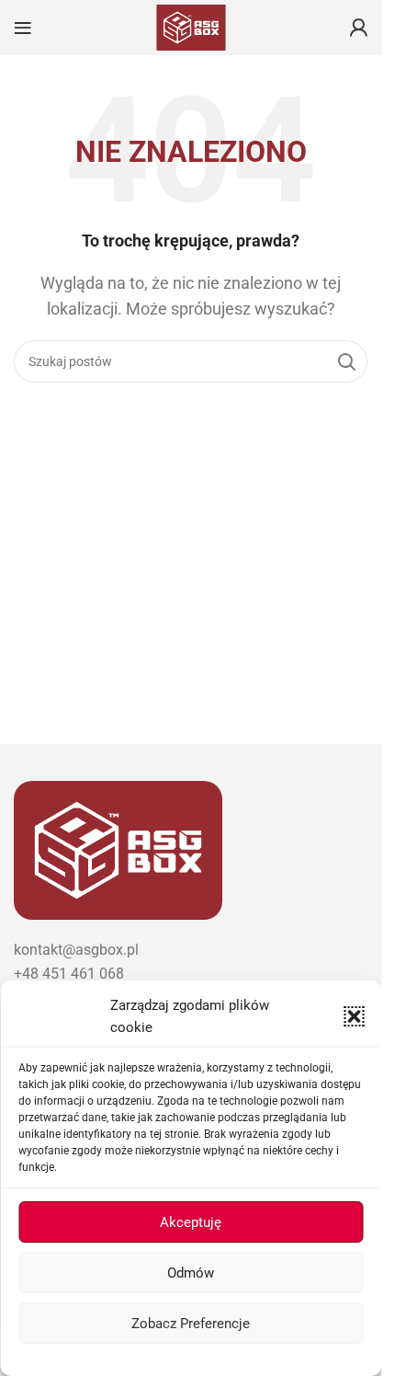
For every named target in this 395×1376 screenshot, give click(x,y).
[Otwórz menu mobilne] (23, 27)
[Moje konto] (358, 27)
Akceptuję (190, 1222)
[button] (353, 1016)
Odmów (190, 1273)
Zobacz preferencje (190, 1323)
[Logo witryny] (191, 26)
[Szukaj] (346, 361)
